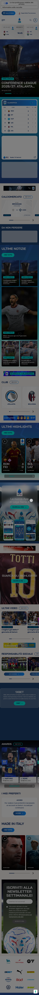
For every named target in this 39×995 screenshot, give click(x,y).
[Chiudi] (32, 491)
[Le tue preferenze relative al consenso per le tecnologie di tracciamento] (35, 991)
